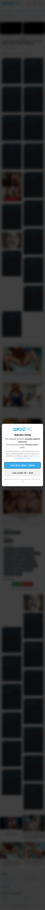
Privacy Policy (25, 458)
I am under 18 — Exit (22, 473)
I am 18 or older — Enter (22, 465)
